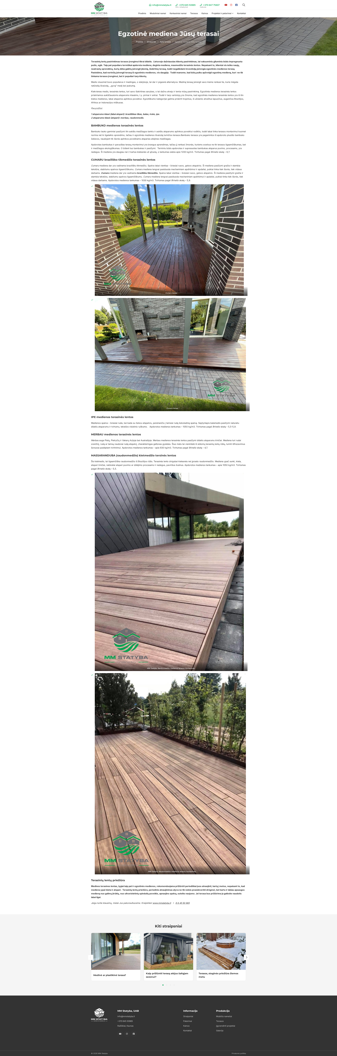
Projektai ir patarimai (221, 13)
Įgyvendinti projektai (225, 1026)
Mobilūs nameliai (224, 1016)
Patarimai (187, 1021)
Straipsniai (151, 42)
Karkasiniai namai (178, 13)
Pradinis (142, 13)
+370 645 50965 (185, 5)
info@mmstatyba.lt (161, 5)
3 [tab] (170, 985)
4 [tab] (174, 985)
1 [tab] (163, 985)
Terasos (194, 13)
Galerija (219, 1030)
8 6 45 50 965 (182, 903)
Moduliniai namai (158, 13)
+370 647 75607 (210, 5)
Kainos (205, 13)
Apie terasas (165, 42)
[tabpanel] (116, 957)
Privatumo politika (239, 1053)
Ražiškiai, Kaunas (125, 1026)
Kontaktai (241, 13)
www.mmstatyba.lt (162, 903)
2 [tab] (167, 985)
